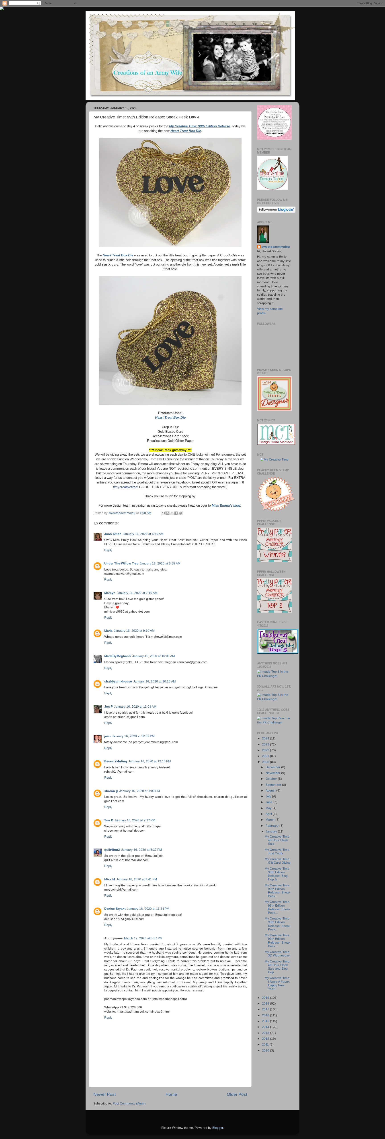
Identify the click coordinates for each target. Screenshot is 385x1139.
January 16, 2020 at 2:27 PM (135, 820)
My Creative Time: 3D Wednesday (277, 953)
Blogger (217, 1127)
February (272, 825)
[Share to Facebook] (176, 513)
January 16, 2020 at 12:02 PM (133, 736)
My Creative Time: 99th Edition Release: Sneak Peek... (277, 891)
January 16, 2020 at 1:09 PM (139, 791)
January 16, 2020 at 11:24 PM (148, 908)
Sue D (108, 820)
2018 (266, 1003)
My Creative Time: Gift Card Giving (278, 860)
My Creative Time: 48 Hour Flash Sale (277, 840)
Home (171, 1094)
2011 (266, 1044)
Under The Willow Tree (121, 563)
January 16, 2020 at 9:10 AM (134, 630)
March (270, 819)
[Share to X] (172, 513)
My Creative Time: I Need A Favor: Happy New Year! (277, 983)
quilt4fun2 (112, 849)
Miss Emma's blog (226, 505)
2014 (266, 1027)
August (271, 790)
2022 (266, 750)
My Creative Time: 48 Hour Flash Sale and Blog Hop (277, 967)
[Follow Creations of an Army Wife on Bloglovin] (276, 211)
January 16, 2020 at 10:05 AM (153, 656)
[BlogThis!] (167, 513)
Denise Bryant (115, 908)
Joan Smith (112, 534)
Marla (108, 630)
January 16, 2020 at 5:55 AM (160, 563)
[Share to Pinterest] (180, 513)
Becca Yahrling (115, 761)
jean (107, 736)
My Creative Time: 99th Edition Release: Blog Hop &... (277, 874)
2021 (266, 756)
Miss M (109, 879)
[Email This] (163, 513)
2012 (266, 1038)
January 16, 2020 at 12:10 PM (149, 761)
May (269, 808)
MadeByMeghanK (117, 656)
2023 (266, 744)
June (269, 802)
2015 (266, 1021)
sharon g (111, 791)
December (273, 767)
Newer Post (104, 1094)
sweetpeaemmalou (276, 246)
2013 (266, 1033)
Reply (108, 550)
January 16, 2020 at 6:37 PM (141, 849)
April (269, 814)
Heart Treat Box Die (185, 131)
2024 (266, 738)
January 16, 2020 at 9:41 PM (136, 879)
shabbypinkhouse (118, 681)
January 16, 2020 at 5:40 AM (143, 534)
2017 (266, 1009)
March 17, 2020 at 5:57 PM (143, 938)
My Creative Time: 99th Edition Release (199, 126)
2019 (266, 997)
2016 (266, 1015)
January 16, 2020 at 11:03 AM (135, 706)
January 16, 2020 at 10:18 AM (154, 681)
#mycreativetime (125, 487)
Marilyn (109, 593)
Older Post (237, 1094)
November (273, 773)
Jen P (108, 706)
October (272, 778)
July (269, 796)
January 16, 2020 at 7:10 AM (137, 593)
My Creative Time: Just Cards (277, 851)
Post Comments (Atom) (129, 1103)
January (272, 831)
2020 (266, 762)
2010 (266, 1050)
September (274, 784)
